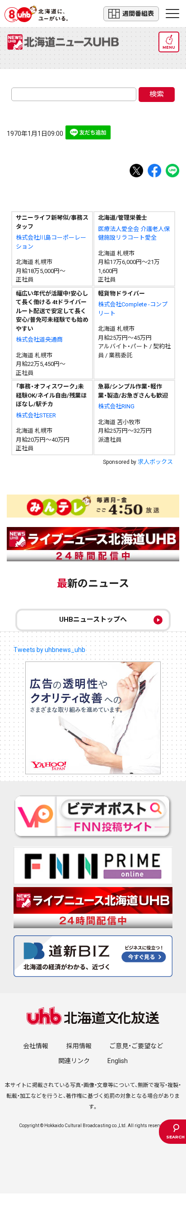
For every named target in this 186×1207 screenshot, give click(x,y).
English (117, 1060)
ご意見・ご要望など (136, 1046)
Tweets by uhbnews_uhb (49, 649)
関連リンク (74, 1060)
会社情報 (35, 1046)
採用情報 (79, 1046)
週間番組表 (138, 13)
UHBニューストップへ (93, 619)
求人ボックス (155, 461)
